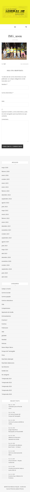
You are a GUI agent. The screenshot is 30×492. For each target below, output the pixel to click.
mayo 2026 (5, 167)
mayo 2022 (5, 210)
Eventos (4, 324)
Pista (3, 355)
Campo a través (6, 289)
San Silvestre (5, 367)
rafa (4, 64)
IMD (3, 331)
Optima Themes (20, 489)
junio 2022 (5, 206)
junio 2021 (5, 245)
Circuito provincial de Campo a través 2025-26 (16, 469)
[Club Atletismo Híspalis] (15, 12)
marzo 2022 (5, 214)
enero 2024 (5, 187)
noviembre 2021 (6, 230)
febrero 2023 (5, 191)
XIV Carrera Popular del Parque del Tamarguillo (14, 415)
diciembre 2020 (6, 257)
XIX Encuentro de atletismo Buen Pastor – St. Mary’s (15, 446)
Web (3, 101)
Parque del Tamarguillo (8, 351)
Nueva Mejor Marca (7, 347)
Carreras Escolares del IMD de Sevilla (16, 423)
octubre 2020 (6, 265)
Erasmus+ (4, 320)
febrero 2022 (5, 218)
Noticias (4, 343)
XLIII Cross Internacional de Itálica (15, 453)
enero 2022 (5, 222)
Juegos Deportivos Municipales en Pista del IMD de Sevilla (15, 431)
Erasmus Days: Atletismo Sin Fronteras (15, 477)
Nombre (4, 84)
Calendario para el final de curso (15, 407)
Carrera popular (6, 296)
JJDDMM (4, 335)
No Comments (24, 64)
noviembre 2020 (6, 261)
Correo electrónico (7, 93)
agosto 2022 (5, 202)
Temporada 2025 (7, 390)
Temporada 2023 (7, 386)
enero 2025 (5, 183)
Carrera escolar (6, 292)
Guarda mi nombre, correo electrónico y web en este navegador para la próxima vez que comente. (14, 114)
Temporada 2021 (7, 378)
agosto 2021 (5, 242)
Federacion (5, 328)
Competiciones (6, 308)
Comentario (5, 119)
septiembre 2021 (7, 238)
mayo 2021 (5, 249)
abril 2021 (4, 253)
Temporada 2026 (7, 394)
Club (3, 304)
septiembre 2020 (7, 269)
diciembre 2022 (6, 195)
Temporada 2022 (7, 382)
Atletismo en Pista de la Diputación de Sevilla (14, 438)
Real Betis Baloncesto (8, 363)
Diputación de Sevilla (7, 312)
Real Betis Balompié (7, 359)
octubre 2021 (6, 234)
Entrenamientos (6, 316)
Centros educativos (7, 300)
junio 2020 (5, 273)
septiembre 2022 (7, 199)
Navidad (4, 339)
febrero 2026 (5, 171)
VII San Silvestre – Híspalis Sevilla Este (15, 461)
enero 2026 (5, 175)
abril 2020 (4, 277)
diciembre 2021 (6, 226)
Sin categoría (5, 374)
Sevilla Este (5, 371)
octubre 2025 (6, 179)
